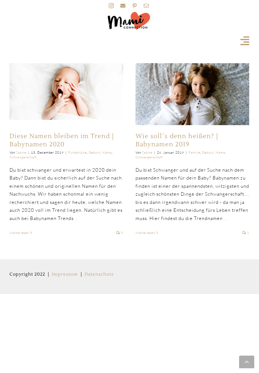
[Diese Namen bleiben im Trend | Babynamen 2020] (66, 91)
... (77, 218)
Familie (194, 152)
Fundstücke (77, 152)
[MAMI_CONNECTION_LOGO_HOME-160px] (128, 14)
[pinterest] (134, 5)
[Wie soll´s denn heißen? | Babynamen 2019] (192, 94)
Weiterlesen (19, 233)
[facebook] (123, 5)
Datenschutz (99, 274)
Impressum (65, 274)
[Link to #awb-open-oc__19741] (245, 41)
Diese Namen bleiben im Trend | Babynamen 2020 (61, 140)
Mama (107, 152)
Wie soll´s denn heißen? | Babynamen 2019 (177, 140)
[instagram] (111, 5)
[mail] (146, 5)
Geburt (94, 152)
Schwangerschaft (23, 157)
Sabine (21, 152)
